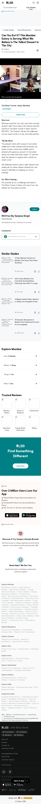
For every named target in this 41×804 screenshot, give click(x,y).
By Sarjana (5, 49)
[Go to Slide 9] (17, 100)
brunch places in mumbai (20, 607)
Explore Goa (6, 646)
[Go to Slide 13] (23, 100)
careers (4, 742)
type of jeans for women (18, 701)
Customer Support (8, 759)
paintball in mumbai (18, 605)
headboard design (14, 708)
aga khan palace (8, 658)
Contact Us (5, 745)
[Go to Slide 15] (26, 100)
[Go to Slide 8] (16, 100)
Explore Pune (6, 656)
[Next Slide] (38, 78)
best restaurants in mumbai (21, 600)
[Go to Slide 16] (28, 100)
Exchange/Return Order (10, 753)
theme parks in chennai (20, 641)
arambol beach (23, 649)
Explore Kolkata (8, 675)
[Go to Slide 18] (31, 100)
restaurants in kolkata (17, 680)
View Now (21, 466)
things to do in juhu (17, 613)
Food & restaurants (19, 714)
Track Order (6, 756)
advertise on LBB (8, 748)
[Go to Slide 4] (10, 100)
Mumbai (8, 714)
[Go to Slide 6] (13, 100)
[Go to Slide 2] (7, 100)
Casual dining (32, 714)
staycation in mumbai (22, 603)
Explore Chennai (8, 636)
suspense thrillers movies (11, 697)
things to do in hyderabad (11, 668)
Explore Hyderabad (9, 665)
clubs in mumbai (23, 592)
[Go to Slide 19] (32, 100)
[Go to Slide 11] (20, 100)
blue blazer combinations (18, 699)
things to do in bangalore (11, 630)
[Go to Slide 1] (6, 100)
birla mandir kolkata (9, 678)
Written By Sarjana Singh (16, 215)
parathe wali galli (8, 687)
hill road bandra (17, 598)
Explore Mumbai (8, 584)
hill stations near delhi (24, 687)
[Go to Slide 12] (22, 100)
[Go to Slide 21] (35, 100)
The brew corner (9, 716)
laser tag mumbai (15, 609)
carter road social (16, 620)
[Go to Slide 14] (25, 100)
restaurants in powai (9, 587)
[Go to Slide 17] (29, 100)
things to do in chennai (10, 639)
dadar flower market (16, 611)
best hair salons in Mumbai (17, 596)
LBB (3, 714)
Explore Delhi (6, 684)
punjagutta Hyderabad (23, 670)
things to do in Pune (14, 661)
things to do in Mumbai (25, 616)
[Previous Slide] (2, 78)
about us (5, 739)
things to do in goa (9, 649)
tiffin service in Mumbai (17, 589)
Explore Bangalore (9, 627)
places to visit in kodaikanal (24, 632)
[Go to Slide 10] (19, 100)
